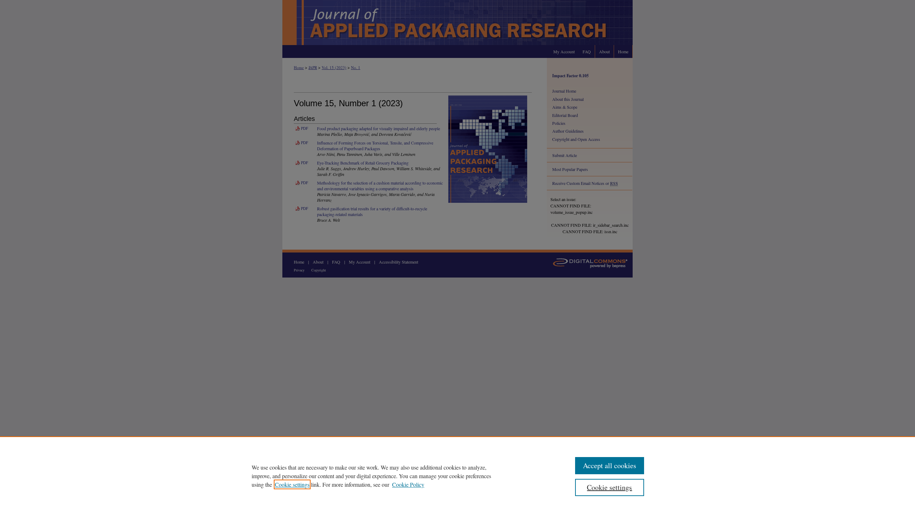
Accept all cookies (609, 465)
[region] (457, 475)
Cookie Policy (408, 484)
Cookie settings (292, 484)
